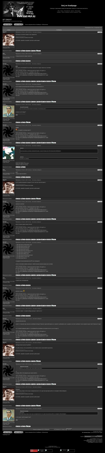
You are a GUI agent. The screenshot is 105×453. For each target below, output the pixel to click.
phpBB (50, 447)
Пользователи (67, 10)
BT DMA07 (7, 20)
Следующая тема (98, 27)
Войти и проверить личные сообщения (70, 12)
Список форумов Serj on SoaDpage (33, 24)
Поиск (61, 10)
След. (21, 21)
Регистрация (77, 10)
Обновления (45, 24)
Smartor (55, 446)
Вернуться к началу (7, 50)
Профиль (59, 12)
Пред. (9, 21)
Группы (72, 10)
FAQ (58, 10)
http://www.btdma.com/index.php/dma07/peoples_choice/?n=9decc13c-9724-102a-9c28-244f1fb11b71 (40, 150)
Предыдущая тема (89, 27)
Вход (80, 12)
